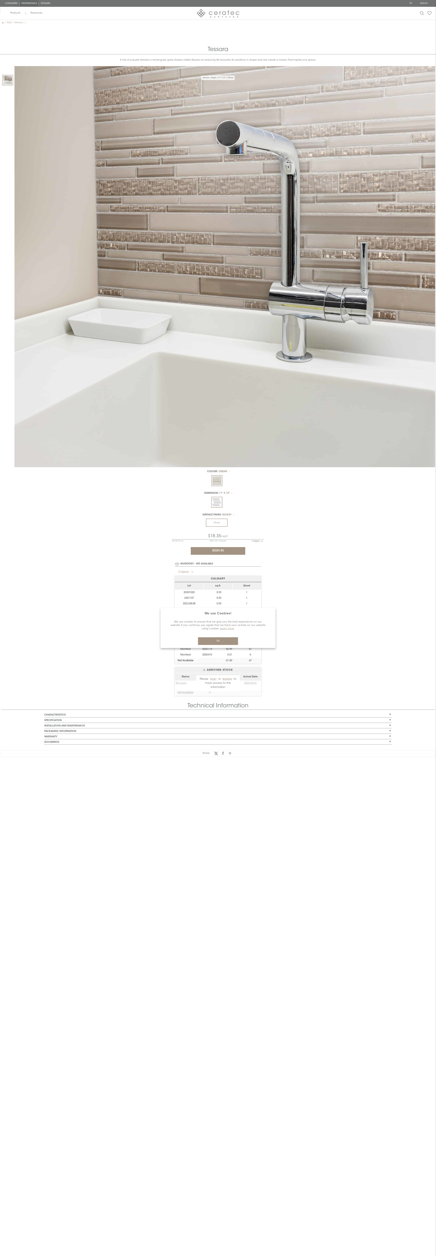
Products (15, 13)
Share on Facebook (223, 753)
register (227, 679)
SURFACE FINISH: (217, 515)
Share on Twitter (216, 753)
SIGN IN (423, 3)
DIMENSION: (217, 493)
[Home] (3, 23)
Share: (206, 753)
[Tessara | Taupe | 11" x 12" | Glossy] (8, 80)
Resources (36, 13)
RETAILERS (45, 3)
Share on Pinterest (230, 753)
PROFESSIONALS (29, 3)
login (213, 679)
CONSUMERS (11, 3)
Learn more (227, 629)
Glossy (217, 523)
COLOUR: (217, 471)
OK (218, 641)
